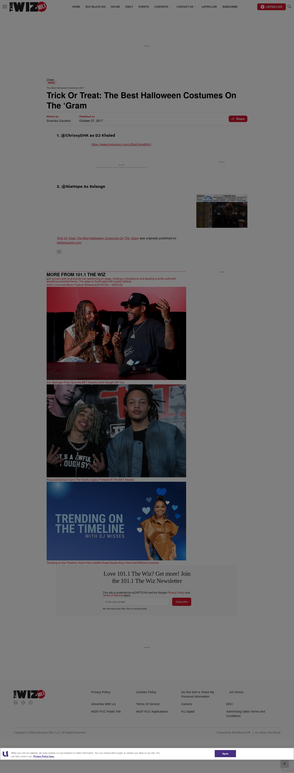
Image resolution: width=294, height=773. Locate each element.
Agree (225, 753)
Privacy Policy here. (43, 756)
